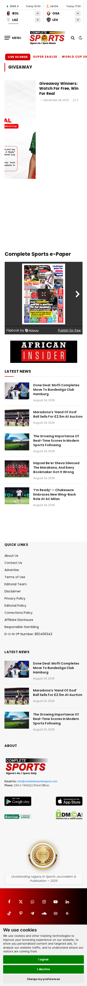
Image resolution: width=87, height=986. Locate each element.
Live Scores (18, 57)
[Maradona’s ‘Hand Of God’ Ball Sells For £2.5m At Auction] (17, 417)
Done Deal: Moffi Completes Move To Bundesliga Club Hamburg (56, 389)
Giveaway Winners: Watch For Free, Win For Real (59, 88)
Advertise (11, 570)
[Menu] (12, 38)
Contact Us (13, 563)
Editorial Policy (15, 605)
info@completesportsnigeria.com (37, 781)
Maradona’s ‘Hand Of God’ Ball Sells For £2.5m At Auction (58, 414)
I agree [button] (43, 959)
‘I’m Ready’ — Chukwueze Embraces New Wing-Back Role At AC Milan (54, 494)
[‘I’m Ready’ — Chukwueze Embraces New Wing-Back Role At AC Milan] (17, 495)
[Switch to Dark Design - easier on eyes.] (80, 38)
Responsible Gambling (21, 627)
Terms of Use (14, 577)
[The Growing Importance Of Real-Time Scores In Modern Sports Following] (17, 441)
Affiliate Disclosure (18, 620)
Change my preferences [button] (43, 979)
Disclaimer (12, 591)
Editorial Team (15, 584)
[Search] (73, 38)
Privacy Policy (14, 598)
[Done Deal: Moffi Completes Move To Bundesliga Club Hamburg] (17, 390)
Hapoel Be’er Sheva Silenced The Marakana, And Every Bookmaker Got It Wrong (56, 467)
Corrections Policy (18, 612)
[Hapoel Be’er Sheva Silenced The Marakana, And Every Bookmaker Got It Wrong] (17, 468)
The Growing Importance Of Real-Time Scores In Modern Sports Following (56, 440)
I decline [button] (43, 969)
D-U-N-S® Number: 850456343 (28, 634)
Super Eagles (45, 57)
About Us (11, 555)
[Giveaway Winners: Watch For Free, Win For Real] (20, 129)
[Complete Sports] (47, 37)
